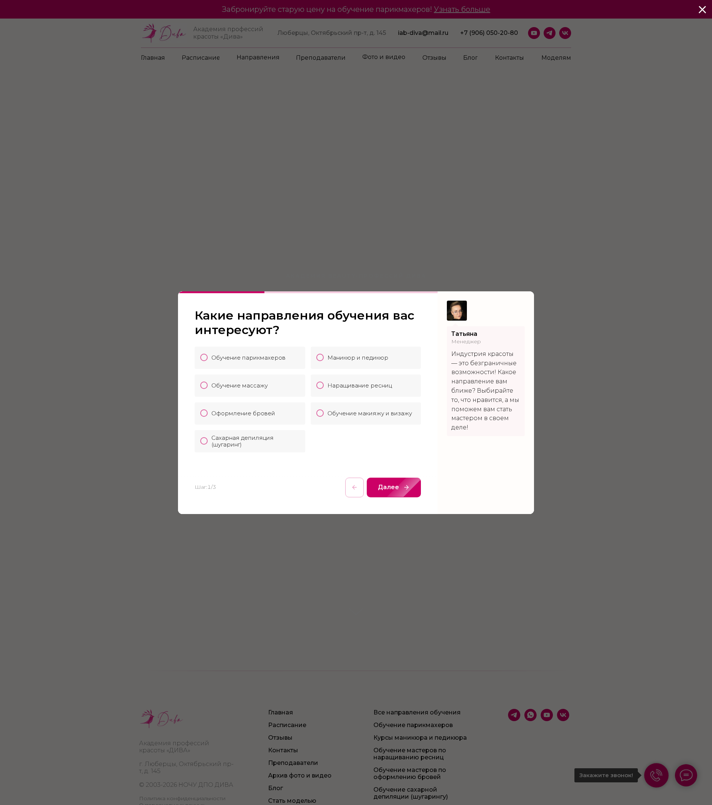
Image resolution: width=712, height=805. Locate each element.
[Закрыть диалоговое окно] (702, 10)
